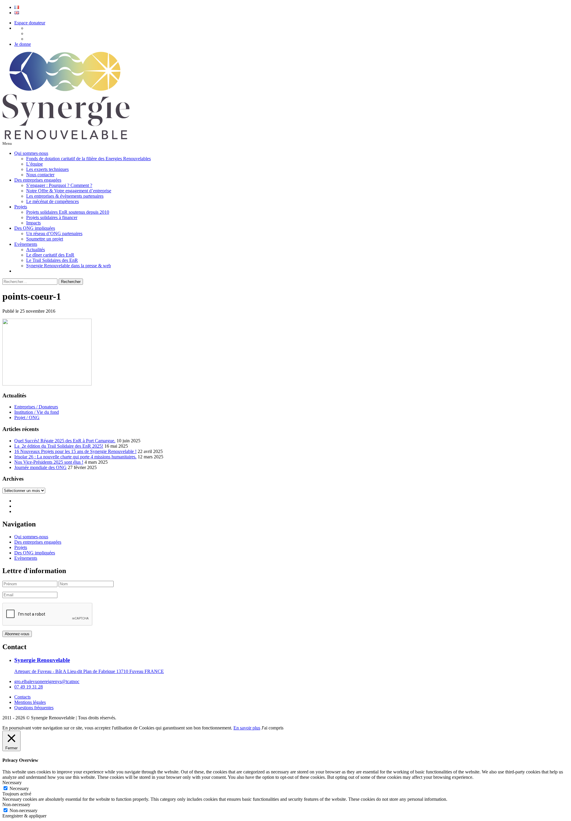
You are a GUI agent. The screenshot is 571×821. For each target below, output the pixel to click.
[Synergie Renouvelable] (66, 137)
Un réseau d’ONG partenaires (54, 233)
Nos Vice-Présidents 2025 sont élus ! (48, 462)
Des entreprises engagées (37, 180)
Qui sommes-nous (31, 153)
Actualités (35, 249)
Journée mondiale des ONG (40, 467)
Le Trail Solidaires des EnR (52, 260)
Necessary (19, 788)
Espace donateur (29, 22)
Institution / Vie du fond (36, 412)
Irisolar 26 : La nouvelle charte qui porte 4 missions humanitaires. (75, 456)
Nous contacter (40, 174)
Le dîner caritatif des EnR (50, 254)
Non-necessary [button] (16, 804)
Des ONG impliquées (34, 228)
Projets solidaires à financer (51, 217)
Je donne (22, 44)
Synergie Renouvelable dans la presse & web (68, 265)
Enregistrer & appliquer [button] (24, 815)
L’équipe (34, 163)
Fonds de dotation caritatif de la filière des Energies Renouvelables (88, 158)
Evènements (25, 244)
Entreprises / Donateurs (36, 406)
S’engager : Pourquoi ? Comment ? (59, 185)
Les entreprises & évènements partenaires (64, 196)
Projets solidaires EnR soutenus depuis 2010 (67, 212)
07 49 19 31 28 (28, 686)
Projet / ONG (27, 417)
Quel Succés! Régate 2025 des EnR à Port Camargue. (64, 440)
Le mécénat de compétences (52, 201)
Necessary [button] (12, 782)
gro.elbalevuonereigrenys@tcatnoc (46, 681)
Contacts (22, 696)
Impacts (33, 222)
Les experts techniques (47, 169)
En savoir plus (246, 727)
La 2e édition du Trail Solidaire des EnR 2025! (58, 446)
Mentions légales (30, 702)
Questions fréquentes (34, 707)
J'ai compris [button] (272, 727)
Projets (20, 206)
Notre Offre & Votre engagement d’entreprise (68, 190)
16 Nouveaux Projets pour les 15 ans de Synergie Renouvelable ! (75, 451)
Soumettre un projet (44, 238)
